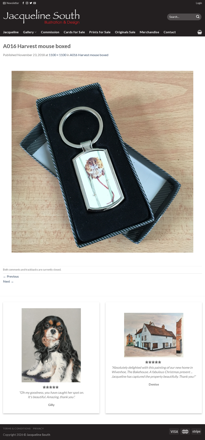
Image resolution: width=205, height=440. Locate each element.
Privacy (38, 428)
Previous (11, 276)
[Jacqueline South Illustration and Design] (41, 17)
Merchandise (149, 32)
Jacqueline (11, 32)
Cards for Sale (74, 32)
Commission (50, 32)
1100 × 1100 (57, 55)
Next (8, 281)
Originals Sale (125, 32)
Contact (170, 32)
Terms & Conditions (17, 428)
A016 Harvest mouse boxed (89, 55)
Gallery (28, 32)
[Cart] (199, 32)
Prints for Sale (100, 32)
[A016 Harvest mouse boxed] (102, 161)
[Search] (197, 17)
